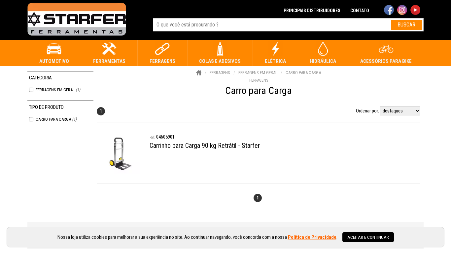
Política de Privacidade (312, 237)
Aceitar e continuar (368, 237)
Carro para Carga (56, 119)
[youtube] (415, 10)
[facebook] (389, 10)
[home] (76, 20)
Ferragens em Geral (58, 89)
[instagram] (402, 10)
